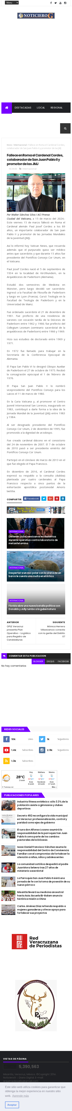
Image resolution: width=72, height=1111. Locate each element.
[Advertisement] (36, 65)
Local (41, 107)
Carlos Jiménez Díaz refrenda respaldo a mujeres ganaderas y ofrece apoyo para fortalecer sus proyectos (41, 909)
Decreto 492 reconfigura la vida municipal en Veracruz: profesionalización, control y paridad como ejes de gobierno (42, 819)
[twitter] (56, 3)
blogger (38, 661)
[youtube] (60, 3)
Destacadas (23, 107)
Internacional (33, 118)
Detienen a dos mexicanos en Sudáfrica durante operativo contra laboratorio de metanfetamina (33, 540)
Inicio (9, 144)
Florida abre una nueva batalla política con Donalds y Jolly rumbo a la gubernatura (34, 607)
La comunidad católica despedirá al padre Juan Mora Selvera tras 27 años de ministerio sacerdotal (42, 867)
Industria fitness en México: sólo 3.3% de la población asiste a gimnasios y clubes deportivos (42, 805)
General (28, 128)
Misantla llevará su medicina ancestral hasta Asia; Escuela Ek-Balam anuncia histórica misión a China (40, 895)
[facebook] (51, 3)
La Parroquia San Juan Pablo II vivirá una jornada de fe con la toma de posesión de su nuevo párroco (43, 881)
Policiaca (11, 118)
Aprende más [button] (20, 1095)
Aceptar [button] (12, 1104)
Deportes (10, 128)
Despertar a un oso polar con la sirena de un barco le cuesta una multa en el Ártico (35, 574)
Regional (57, 107)
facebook (63, 661)
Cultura (53, 118)
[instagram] (65, 3)
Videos (43, 128)
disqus (50, 661)
